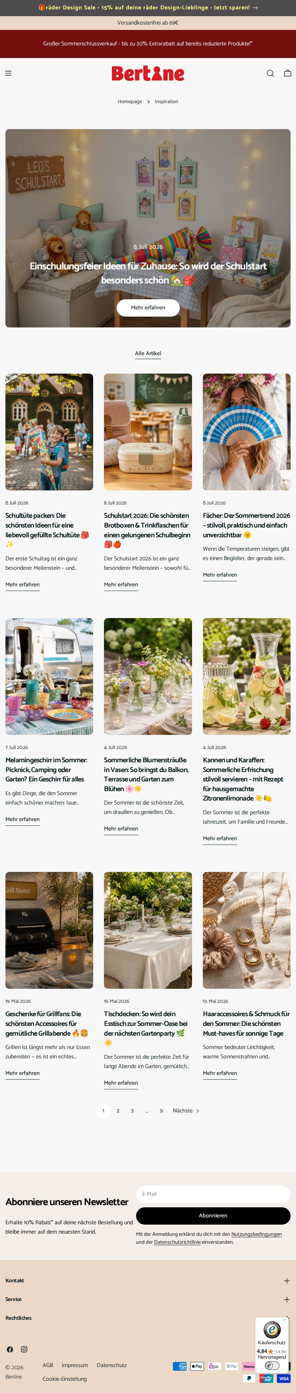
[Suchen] (270, 73)
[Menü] (284, 1321)
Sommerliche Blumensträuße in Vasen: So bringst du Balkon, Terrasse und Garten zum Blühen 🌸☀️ (146, 774)
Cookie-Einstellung (65, 1379)
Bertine (13, 1377)
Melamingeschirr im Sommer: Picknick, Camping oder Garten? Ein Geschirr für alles (46, 769)
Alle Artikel (148, 353)
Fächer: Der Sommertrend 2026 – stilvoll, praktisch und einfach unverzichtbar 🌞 (246, 525)
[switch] (272, 1365)
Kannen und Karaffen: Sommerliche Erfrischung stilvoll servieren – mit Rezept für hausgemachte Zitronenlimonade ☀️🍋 (243, 779)
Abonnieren (213, 1216)
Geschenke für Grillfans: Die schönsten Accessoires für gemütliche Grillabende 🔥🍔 (46, 1023)
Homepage (130, 101)
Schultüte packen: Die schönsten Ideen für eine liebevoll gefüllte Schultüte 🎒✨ (47, 530)
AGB (48, 1365)
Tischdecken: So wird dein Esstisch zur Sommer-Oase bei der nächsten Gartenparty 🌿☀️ (145, 1028)
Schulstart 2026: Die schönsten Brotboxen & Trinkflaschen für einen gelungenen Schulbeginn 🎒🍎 (147, 530)
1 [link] (103, 1111)
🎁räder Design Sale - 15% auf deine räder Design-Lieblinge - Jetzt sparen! (144, 8)
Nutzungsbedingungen (256, 1234)
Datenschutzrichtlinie (177, 1242)
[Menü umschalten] (8, 73)
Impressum (75, 1365)
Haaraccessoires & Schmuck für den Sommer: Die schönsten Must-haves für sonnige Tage (246, 1023)
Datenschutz (112, 1365)
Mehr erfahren (148, 308)
